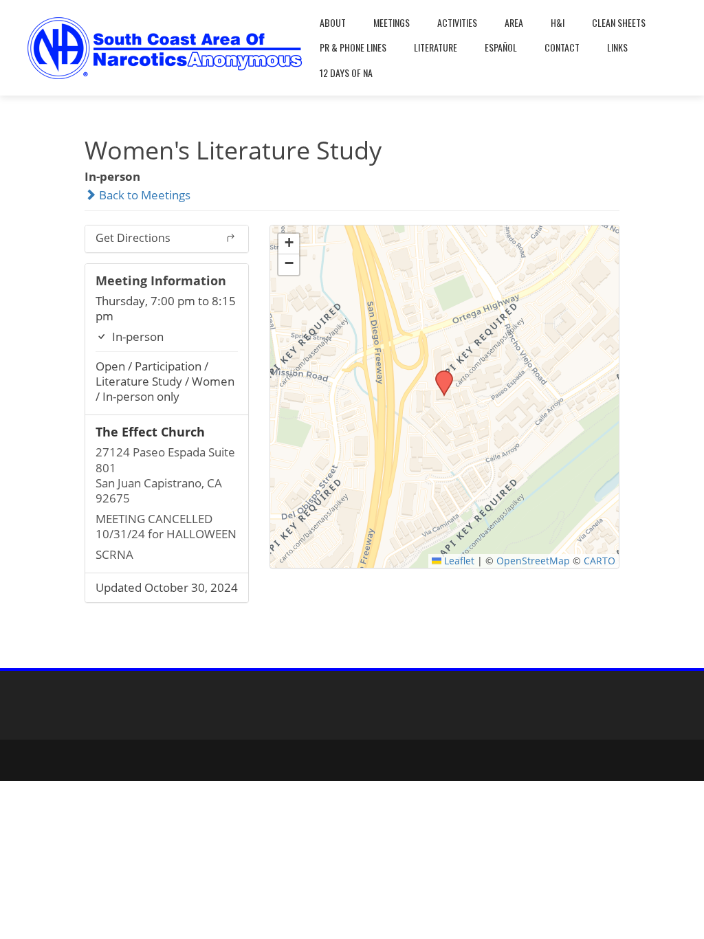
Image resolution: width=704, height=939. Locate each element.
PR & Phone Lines (353, 47)
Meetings (391, 22)
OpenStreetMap (533, 560)
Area (514, 22)
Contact (562, 47)
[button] (439, 375)
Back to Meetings (143, 195)
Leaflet (457, 560)
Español (501, 47)
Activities (457, 22)
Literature (435, 47)
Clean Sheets (619, 22)
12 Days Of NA (346, 72)
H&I (557, 22)
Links (617, 47)
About (333, 22)
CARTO (599, 560)
